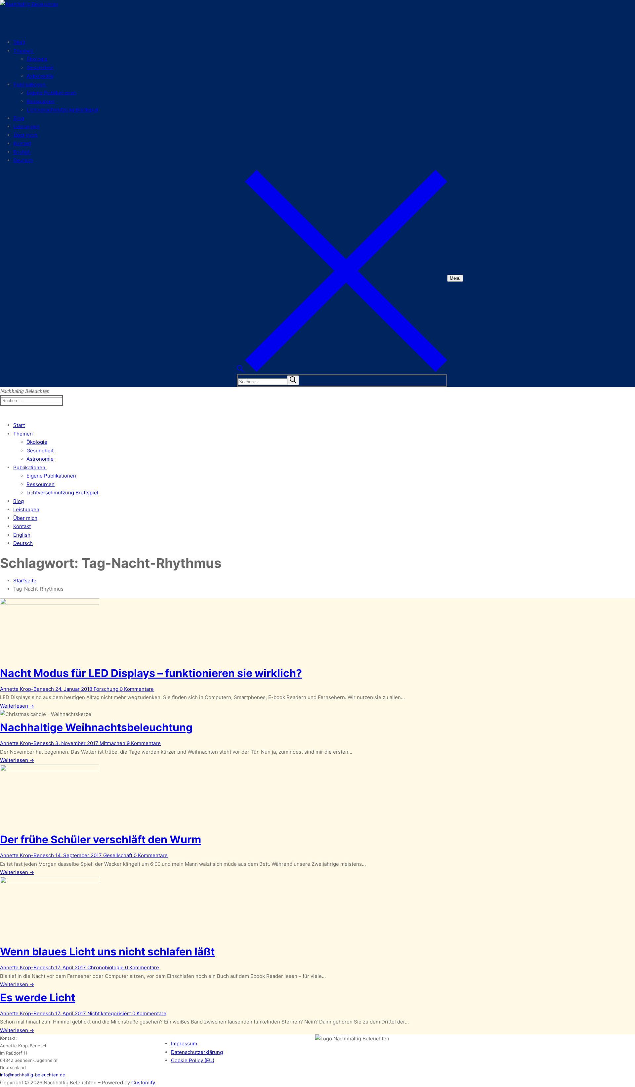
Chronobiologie (105, 967)
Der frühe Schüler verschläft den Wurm (100, 839)
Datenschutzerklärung (197, 1052)
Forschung (105, 689)
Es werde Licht (37, 997)
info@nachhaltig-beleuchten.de (32, 1074)
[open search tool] (342, 370)
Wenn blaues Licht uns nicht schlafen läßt (107, 951)
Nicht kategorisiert (108, 1013)
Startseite (24, 580)
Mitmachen (111, 743)
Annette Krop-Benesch (27, 689)
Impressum (184, 1043)
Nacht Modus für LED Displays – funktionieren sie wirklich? (151, 673)
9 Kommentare (143, 743)
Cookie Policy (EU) (192, 1060)
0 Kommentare (136, 689)
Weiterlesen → (17, 706)
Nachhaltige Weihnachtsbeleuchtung (96, 727)
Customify (143, 1082)
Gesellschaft (117, 855)
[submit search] (293, 380)
